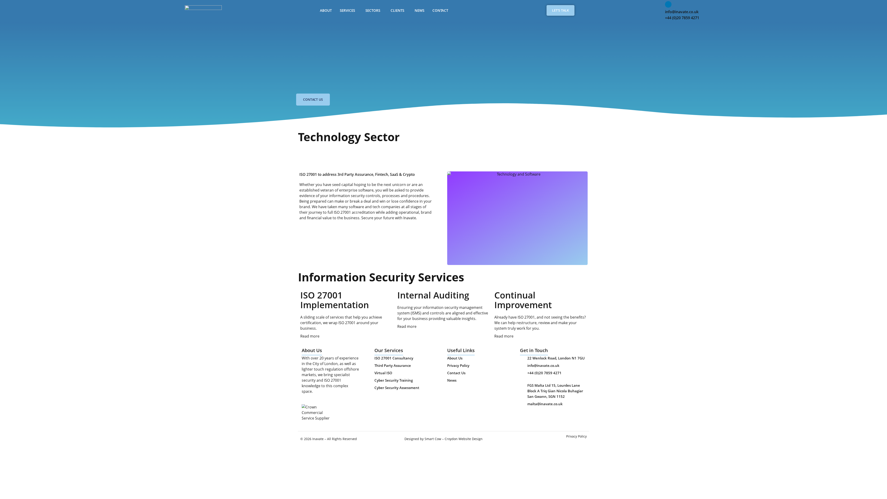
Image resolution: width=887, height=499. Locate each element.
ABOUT (326, 10)
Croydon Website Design (464, 439)
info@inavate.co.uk (682, 11)
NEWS (419, 10)
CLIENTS (397, 10)
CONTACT (440, 10)
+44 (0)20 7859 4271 (682, 17)
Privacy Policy (576, 436)
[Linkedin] (668, 4)
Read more (309, 336)
